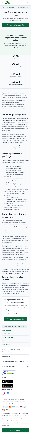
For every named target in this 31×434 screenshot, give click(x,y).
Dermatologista (7, 337)
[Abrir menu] (2, 3)
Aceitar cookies (15, 430)
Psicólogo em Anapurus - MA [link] (23, 7)
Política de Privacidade (13, 423)
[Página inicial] (3, 7)
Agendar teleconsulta (16, 25)
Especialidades (10, 7)
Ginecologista (6, 344)
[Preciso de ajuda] (27, 2)
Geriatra (4, 341)
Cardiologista (6, 330)
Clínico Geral (6, 334)
